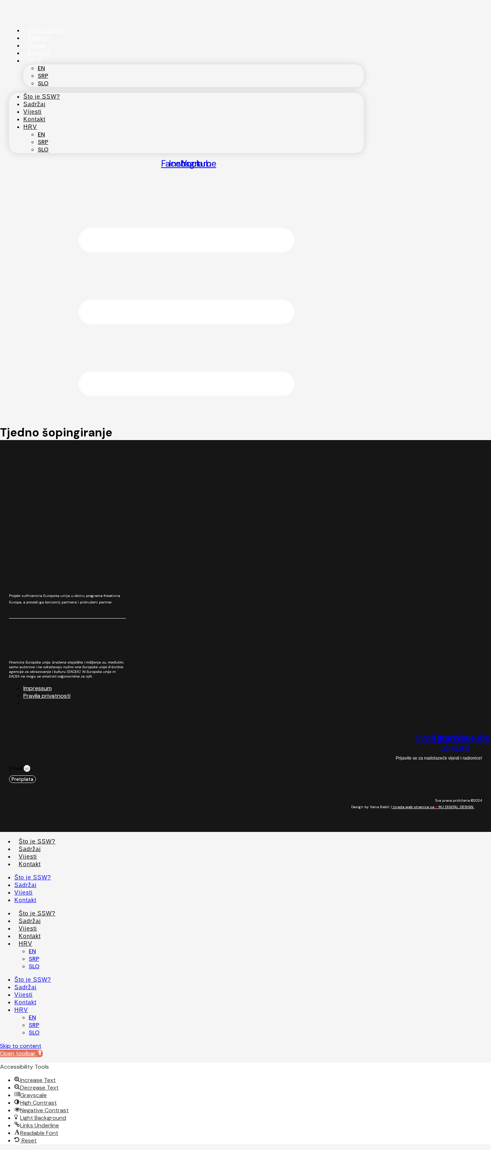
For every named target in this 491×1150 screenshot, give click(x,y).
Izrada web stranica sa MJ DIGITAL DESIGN (433, 807)
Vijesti (37, 45)
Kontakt (39, 53)
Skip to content (20, 1046)
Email (16, 768)
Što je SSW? (46, 30)
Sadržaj (39, 38)
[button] (21, 1053)
